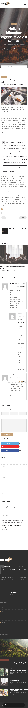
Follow (21, 443)
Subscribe (21, 446)
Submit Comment (7, 434)
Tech (4, 477)
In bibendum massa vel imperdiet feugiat (13, 663)
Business (9, 67)
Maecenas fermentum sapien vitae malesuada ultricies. (18, 679)
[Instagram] (25, 228)
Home (4, 67)
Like (20, 450)
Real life (5, 470)
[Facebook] (19, 228)
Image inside (14, 213)
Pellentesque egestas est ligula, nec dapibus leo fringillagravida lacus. (19, 669)
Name (2, 410)
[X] (22, 228)
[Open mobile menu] (25, 4)
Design (4, 466)
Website (21, 410)
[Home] (5, 4)
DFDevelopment (13, 48)
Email (11, 410)
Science (4, 473)
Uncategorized (6, 481)
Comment (3, 417)
